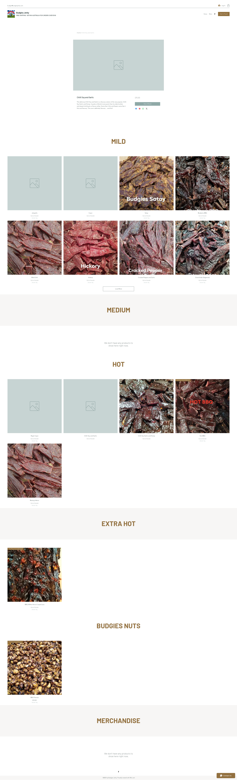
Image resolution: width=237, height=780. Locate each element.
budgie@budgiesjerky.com (15, 5)
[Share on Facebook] (136, 109)
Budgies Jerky (22, 12)
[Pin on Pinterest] (139, 109)
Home (79, 33)
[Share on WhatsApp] (143, 109)
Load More (118, 289)
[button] (228, 5)
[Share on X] (147, 109)
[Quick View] (34, 183)
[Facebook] (215, 14)
